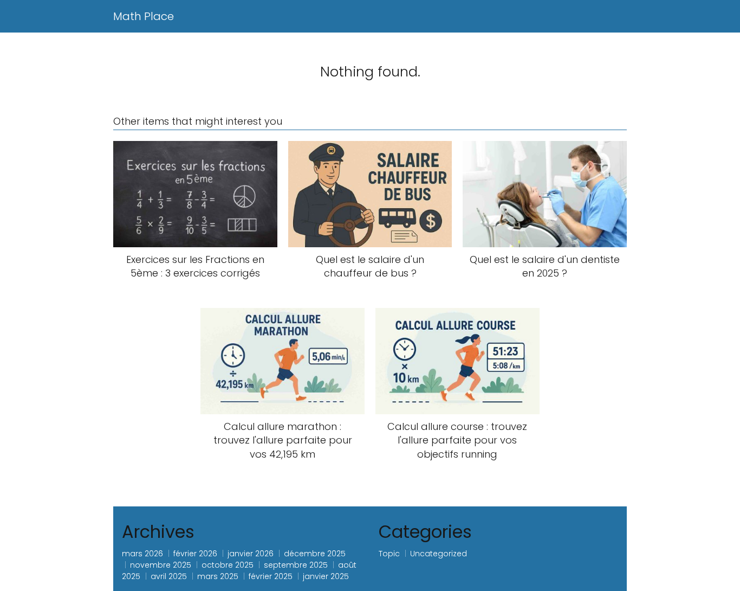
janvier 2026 (251, 553)
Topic (389, 553)
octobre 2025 (228, 565)
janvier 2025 (326, 576)
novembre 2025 (160, 565)
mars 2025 (217, 576)
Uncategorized (438, 553)
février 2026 (195, 553)
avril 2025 (169, 576)
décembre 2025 (315, 553)
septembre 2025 (296, 565)
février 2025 (271, 576)
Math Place (143, 16)
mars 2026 (142, 553)
